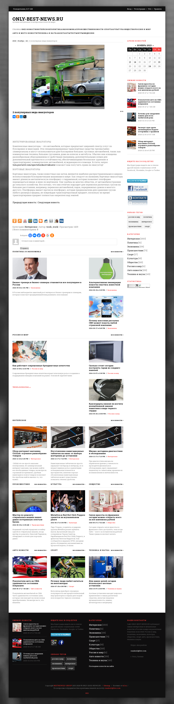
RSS (87, 693)
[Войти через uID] (30, 235)
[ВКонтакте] (14, 116)
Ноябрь (21, 41)
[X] (24, 116)
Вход (129, 9)
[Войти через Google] (48, 235)
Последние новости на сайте (101, 666)
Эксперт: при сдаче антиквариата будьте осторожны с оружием (148, 129)
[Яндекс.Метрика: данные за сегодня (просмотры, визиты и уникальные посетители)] (144, 286)
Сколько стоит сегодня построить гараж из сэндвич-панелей (105, 367)
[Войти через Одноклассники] (52, 235)
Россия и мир (37, 369)
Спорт (71, 586)
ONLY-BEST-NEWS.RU (37, 19)
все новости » (117, 251)
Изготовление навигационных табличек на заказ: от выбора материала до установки (67, 453)
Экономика (35, 288)
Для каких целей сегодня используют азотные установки (102, 583)
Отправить (24, 248)
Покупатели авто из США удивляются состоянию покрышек (25, 583)
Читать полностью (21, 387)
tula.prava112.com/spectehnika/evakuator (34, 164)
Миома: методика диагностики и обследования (106, 452)
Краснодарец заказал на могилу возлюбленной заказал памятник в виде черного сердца (106, 407)
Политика (147, 217)
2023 (14, 41)
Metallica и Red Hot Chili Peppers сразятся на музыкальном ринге (68, 517)
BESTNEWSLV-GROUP (63, 685)
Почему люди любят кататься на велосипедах (67, 582)
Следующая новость (49, 202)
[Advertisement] (115, 19)
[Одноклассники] (17, 116)
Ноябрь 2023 (144, 45)
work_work (52, 226)
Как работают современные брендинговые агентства (41, 365)
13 (130, 62)
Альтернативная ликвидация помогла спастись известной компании (105, 284)
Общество (111, 523)
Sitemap (107, 685)
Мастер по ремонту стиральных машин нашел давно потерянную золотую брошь (27, 518)
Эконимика (133, 222)
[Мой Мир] (21, 116)
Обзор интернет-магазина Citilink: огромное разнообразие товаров (29, 453)
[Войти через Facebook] (39, 235)
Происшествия (38, 525)
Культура (73, 523)
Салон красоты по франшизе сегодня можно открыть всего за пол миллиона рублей (105, 517)
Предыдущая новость (24, 202)
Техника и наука (114, 589)
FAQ (149, 9)
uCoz (125, 685)
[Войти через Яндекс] (43, 235)
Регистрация (139, 9)
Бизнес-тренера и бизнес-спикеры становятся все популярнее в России (46, 283)
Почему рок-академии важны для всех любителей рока (149, 115)
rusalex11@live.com (138, 651)
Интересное (31, 226)
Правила (158, 9)
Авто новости (36, 589)
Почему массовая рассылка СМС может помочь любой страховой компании (104, 322)
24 (27, 41)
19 (159, 62)
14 (135, 62)
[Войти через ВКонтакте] (34, 235)
